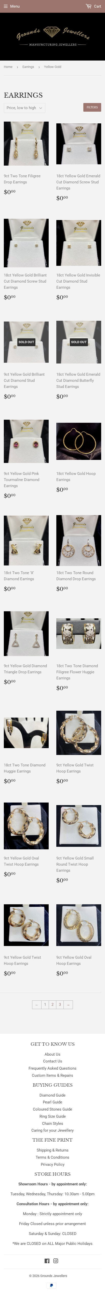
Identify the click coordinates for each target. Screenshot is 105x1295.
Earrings (28, 67)
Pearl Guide (52, 1102)
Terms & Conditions (52, 1157)
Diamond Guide (52, 1095)
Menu (15, 6)
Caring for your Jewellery (52, 1130)
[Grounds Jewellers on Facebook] (47, 1261)
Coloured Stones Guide (52, 1109)
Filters (92, 107)
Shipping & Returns (53, 1150)
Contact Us (52, 1061)
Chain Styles (52, 1123)
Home (8, 67)
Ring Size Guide (53, 1116)
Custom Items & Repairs (52, 1075)
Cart (97, 6)
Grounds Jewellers (53, 1276)
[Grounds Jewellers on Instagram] (55, 1261)
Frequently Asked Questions (52, 1068)
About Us (52, 1054)
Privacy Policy (52, 1164)
